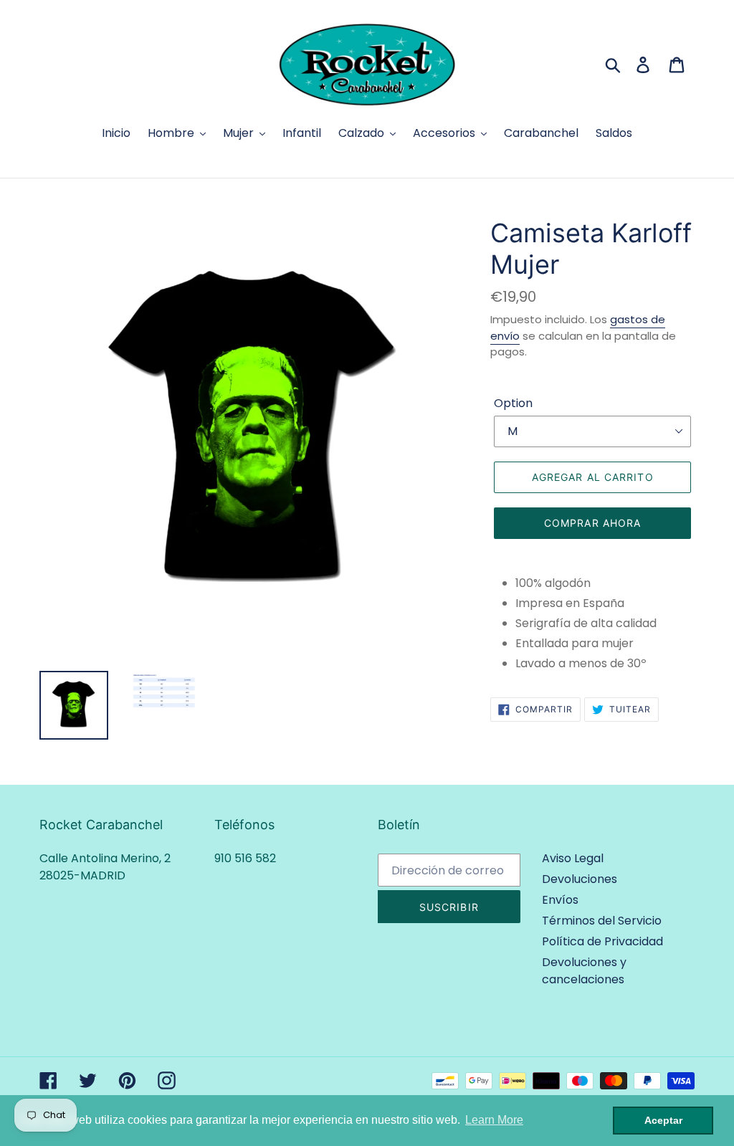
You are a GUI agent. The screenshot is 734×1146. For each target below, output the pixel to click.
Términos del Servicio (602, 920)
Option (513, 403)
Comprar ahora (593, 523)
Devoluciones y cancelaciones (584, 971)
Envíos (560, 900)
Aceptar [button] (663, 1120)
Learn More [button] (494, 1120)
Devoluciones (579, 879)
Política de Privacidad (602, 941)
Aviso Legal (573, 858)
